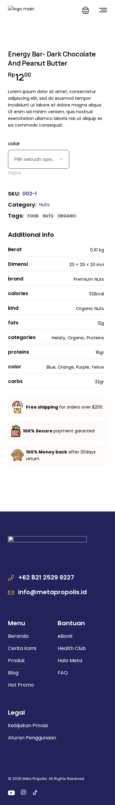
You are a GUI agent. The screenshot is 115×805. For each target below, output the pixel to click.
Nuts (44, 204)
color (14, 143)
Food (33, 215)
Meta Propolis (34, 778)
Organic (67, 215)
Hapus (14, 173)
